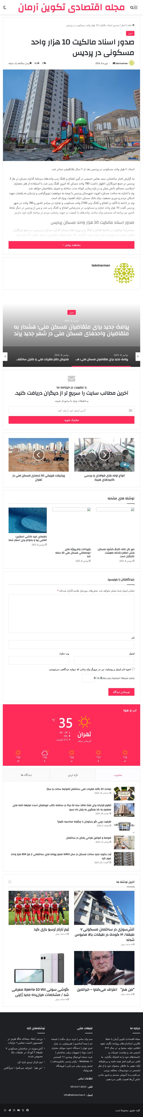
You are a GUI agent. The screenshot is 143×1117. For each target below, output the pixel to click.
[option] (71, 329)
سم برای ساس (85, 1038)
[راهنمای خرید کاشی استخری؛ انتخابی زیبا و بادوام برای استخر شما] (28, 520)
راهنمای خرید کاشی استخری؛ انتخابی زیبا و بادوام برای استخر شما (28, 538)
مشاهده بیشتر (72, 245)
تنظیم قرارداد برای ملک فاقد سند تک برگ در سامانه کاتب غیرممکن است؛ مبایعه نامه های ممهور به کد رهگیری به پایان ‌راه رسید (62, 807)
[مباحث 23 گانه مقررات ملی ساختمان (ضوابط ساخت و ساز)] (124, 794)
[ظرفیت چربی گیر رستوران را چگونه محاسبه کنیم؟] (124, 826)
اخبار (123, 25)
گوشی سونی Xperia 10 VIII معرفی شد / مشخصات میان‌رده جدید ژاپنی (40, 992)
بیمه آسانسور (81, 1043)
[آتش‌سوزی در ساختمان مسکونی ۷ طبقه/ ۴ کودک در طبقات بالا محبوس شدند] (104, 908)
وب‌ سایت (64, 653)
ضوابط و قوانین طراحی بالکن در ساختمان (88, 837)
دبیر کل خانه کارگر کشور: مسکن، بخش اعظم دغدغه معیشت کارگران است (116, 553)
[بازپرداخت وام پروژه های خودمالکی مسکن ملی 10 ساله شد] (71, 527)
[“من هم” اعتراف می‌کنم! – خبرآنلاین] (104, 968)
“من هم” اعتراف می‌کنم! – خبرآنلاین (105, 989)
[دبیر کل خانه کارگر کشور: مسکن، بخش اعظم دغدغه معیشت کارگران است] (115, 527)
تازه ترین (73, 775)
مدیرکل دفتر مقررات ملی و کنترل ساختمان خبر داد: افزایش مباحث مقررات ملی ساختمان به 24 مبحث (71, 333)
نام (133, 637)
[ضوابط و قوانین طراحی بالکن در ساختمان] (124, 842)
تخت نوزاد (86, 1052)
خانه (129, 25)
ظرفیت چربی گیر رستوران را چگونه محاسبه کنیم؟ (84, 821)
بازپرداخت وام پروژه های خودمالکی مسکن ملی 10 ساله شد (73, 553)
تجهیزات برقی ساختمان (68, 1052)
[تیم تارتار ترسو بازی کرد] (39, 908)
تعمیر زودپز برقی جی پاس (80, 1065)
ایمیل (131, 653)
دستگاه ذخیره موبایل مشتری (66, 1047)
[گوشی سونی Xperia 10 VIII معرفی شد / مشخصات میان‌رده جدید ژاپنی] (39, 968)
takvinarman (122, 63)
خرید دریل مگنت (67, 1038)
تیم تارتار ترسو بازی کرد (51, 929)
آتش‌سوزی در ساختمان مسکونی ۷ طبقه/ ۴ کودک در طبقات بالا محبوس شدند (104, 934)
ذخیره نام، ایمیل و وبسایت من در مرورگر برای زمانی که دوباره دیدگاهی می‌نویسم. (90, 669)
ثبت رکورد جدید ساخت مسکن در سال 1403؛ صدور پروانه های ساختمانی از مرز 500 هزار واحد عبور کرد (61, 856)
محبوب (118, 775)
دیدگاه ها (26, 775)
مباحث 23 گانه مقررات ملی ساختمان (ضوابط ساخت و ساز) (79, 789)
